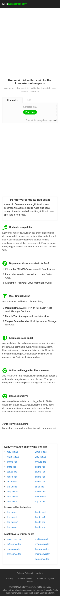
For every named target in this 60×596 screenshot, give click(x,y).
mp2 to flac (40, 501)
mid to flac (40, 481)
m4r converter (14, 544)
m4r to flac (40, 496)
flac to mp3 (40, 512)
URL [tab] (29, 100)
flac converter (42, 549)
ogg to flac (40, 466)
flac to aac (12, 527)
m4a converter (42, 544)
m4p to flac (12, 491)
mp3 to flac (12, 451)
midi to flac (12, 476)
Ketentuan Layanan (45, 579)
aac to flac (40, 471)
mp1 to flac (12, 496)
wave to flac (13, 457)
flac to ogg (40, 522)
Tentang (9, 579)
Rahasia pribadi (25, 579)
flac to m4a (40, 517)
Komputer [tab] (12, 100)
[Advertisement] (30, 41)
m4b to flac (40, 491)
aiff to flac (11, 466)
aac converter (42, 559)
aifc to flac (12, 486)
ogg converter (14, 549)
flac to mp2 (12, 522)
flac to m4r (12, 517)
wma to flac (41, 451)
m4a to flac (12, 501)
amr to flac (12, 461)
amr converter (14, 554)
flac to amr (40, 527)
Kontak (30, 582)
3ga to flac (12, 471)
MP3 (14, 3)
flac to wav (12, 512)
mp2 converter (42, 554)
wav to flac (40, 457)
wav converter (14, 539)
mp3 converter (42, 539)
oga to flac (40, 476)
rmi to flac (12, 481)
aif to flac (39, 486)
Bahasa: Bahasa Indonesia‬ (29, 573)
